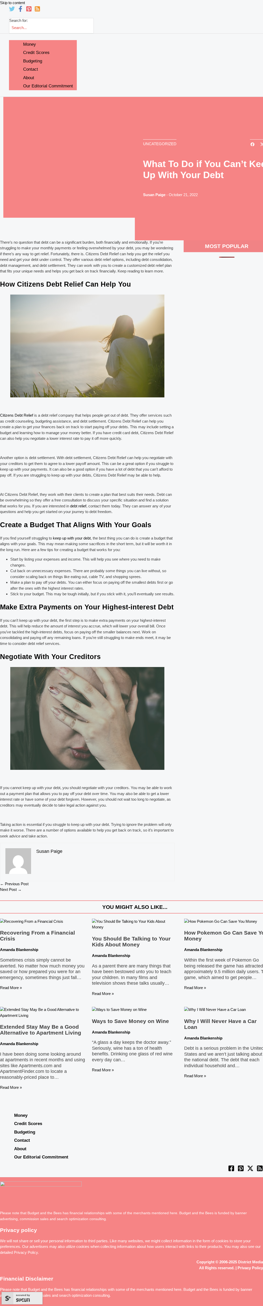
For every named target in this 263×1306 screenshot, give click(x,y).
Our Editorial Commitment (41, 1156)
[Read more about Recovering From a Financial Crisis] (31, 921)
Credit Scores (28, 1123)
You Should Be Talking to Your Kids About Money (131, 941)
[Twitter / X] (250, 1170)
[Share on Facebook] (252, 145)
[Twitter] (12, 10)
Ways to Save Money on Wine (130, 1021)
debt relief (78, 506)
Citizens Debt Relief (16, 415)
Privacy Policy (26, 1252)
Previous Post (14, 884)
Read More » (11, 987)
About (20, 1148)
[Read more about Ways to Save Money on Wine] (119, 1009)
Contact (22, 1140)
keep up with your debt (72, 538)
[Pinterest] (29, 10)
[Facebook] (20, 10)
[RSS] (37, 10)
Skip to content (12, 3)
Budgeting (24, 1132)
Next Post (11, 889)
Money (20, 1115)
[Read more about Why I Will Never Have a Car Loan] (215, 1009)
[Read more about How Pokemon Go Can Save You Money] (220, 921)
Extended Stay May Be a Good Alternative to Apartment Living (40, 1030)
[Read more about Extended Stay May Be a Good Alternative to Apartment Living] (43, 1015)
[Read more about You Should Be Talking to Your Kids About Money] (134, 927)
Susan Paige (154, 195)
